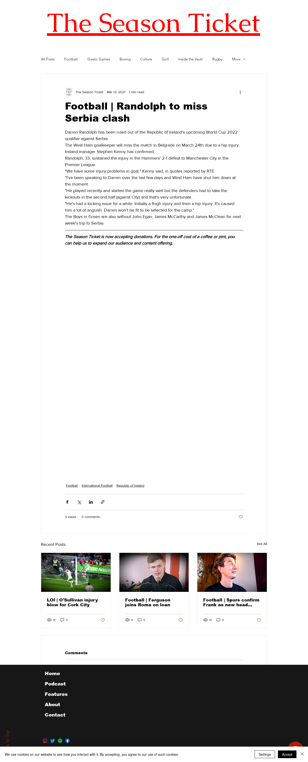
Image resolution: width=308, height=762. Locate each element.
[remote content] (107, 368)
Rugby (217, 59)
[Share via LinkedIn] (91, 502)
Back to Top (7, 741)
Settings (265, 754)
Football (71, 59)
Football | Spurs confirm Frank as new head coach (231, 602)
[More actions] (240, 92)
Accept (287, 754)
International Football (97, 485)
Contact (55, 714)
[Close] (302, 754)
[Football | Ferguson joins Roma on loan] (154, 572)
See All (262, 544)
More (236, 59)
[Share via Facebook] (67, 502)
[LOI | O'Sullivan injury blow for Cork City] (76, 572)
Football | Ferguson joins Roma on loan (147, 602)
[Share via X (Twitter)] (79, 502)
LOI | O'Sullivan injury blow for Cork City (72, 602)
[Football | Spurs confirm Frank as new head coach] (232, 572)
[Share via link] (102, 502)
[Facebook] (67, 740)
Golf (165, 59)
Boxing (125, 59)
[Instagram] (45, 740)
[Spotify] (60, 740)
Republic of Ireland (130, 485)
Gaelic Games (98, 59)
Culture (146, 59)
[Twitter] (52, 740)
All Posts (48, 59)
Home (52, 673)
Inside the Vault (190, 59)
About (52, 704)
